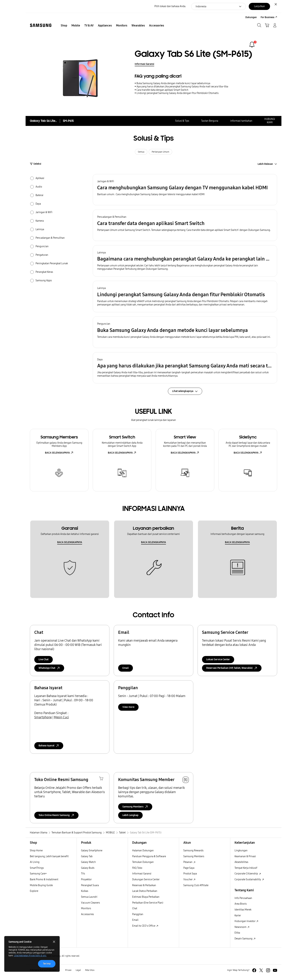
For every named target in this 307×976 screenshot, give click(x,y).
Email (125, 667)
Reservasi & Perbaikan (144, 885)
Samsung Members (193, 856)
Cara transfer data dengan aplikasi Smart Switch (162, 89)
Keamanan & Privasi (245, 856)
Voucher (188, 879)
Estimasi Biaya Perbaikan (145, 896)
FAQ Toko (137, 867)
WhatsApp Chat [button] (47, 667)
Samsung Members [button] (132, 806)
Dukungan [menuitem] (251, 17)
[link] (252, 44)
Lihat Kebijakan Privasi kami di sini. (30, 955)
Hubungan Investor (245, 921)
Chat (134, 908)
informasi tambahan (241, 120)
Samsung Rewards (193, 850)
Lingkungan (241, 850)
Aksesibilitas (241, 862)
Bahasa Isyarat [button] (46, 745)
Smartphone (43, 717)
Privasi (68, 970)
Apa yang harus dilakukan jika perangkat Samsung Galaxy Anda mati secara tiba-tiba (182, 86)
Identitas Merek (243, 909)
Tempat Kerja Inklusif (246, 867)
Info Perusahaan (243, 898)
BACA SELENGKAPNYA (57, 452)
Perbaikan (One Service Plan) (147, 902)
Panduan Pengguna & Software (149, 856)
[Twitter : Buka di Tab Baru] (261, 970)
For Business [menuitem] (267, 17)
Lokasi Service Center (218, 659)
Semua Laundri (89, 896)
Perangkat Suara (90, 885)
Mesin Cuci (61, 717)
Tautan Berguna (209, 120)
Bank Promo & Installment (44, 879)
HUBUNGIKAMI (269, 121)
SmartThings (37, 867)
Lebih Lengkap (130, 815)
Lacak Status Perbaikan (144, 891)
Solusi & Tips (182, 120)
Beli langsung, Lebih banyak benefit (49, 856)
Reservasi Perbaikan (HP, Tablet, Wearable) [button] (229, 667)
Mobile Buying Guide (41, 885)
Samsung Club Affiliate (195, 885)
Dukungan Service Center (146, 879)
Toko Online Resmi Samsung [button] (54, 815)
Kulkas (84, 891)
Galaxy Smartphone (91, 850)
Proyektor (86, 879)
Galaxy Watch (88, 862)
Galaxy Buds (87, 867)
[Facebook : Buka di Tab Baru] (254, 970)
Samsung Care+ (38, 873)
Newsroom (241, 927)
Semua (141, 152)
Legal (78, 970)
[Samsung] (40, 25)
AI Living (34, 862)
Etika (237, 932)
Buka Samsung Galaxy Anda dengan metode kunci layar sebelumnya (173, 83)
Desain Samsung (244, 938)
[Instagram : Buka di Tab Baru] (268, 970)
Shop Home (36, 850)
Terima (46, 963)
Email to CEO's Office (144, 925)
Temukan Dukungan (143, 862)
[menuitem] (64, 25)
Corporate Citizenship (246, 873)
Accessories (87, 914)
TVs (83, 873)
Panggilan (137, 914)
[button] (185, 189)
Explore (34, 891)
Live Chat (44, 659)
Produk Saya (190, 873)
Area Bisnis (241, 903)
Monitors (86, 908)
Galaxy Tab (87, 856)
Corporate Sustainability (248, 879)
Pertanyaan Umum (160, 152)
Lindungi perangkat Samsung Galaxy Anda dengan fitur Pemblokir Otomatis (177, 93)
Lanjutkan (259, 6)
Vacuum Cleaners (90, 902)
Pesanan (188, 862)
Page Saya (188, 867)
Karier (238, 915)
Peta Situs (89, 970)
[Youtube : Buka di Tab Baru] (275, 970)
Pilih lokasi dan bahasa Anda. (170, 6)
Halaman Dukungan (143, 850)
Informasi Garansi (144, 64)
